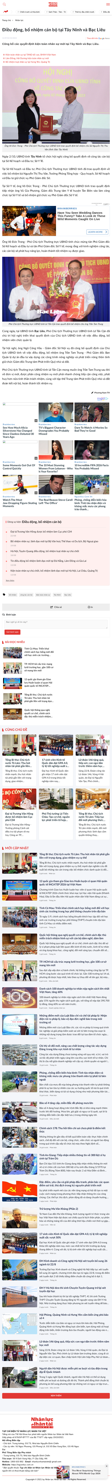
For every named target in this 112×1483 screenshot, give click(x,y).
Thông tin (52, 900)
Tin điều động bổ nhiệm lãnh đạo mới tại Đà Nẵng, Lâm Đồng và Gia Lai (48, 561)
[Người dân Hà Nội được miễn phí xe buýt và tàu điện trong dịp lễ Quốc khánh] (19, 1377)
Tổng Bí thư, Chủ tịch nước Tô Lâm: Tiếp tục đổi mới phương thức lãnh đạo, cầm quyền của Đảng (93, 817)
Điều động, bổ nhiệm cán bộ (42, 522)
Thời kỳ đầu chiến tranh (75, 12)
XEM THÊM (56, 1396)
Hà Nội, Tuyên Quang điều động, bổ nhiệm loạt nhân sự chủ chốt (44, 551)
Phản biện (53, 1095)
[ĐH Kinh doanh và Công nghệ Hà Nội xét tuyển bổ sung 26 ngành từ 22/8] (19, 1270)
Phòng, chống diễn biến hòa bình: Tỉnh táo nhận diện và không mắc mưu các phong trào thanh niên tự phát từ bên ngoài (72, 1076)
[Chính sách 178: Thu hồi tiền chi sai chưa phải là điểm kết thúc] (19, 1137)
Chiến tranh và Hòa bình (20, 12)
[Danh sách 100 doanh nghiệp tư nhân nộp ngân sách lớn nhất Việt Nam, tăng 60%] (19, 997)
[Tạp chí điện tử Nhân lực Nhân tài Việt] (56, 4)
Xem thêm (10, 581)
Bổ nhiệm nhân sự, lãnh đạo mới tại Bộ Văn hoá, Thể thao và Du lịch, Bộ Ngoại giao (54, 541)
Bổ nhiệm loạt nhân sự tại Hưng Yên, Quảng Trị (27, 62)
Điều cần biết (53, 981)
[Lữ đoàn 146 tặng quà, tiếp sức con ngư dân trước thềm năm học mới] (93, 745)
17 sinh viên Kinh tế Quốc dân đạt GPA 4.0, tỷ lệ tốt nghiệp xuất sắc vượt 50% (56, 763)
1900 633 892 (16, 1461)
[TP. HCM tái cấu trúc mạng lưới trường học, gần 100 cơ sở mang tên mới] (19, 970)
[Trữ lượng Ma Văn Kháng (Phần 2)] (19, 1217)
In (91, 607)
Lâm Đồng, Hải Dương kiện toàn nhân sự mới (27, 58)
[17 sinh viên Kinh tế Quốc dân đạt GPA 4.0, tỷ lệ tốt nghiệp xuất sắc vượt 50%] (56, 745)
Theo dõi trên (92, 38)
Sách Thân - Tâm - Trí (48, 12)
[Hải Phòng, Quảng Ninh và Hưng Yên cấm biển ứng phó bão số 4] (19, 1323)
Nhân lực (8, 753)
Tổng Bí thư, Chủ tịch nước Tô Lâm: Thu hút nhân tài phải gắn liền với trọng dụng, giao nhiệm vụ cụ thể (17, 763)
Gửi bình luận (12, 632)
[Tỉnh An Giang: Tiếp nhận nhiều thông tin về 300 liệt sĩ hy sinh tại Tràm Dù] (19, 1164)
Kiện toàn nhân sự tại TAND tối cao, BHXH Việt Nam (30, 55)
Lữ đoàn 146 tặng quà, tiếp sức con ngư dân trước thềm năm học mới (91, 763)
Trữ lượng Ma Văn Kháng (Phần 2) (58, 1209)
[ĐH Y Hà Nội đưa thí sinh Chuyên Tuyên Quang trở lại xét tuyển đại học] (19, 1296)
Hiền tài (52, 1225)
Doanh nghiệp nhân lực (57, 1008)
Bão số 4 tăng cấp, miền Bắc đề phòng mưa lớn (66, 1103)
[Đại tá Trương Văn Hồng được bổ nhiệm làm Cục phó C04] (19, 799)
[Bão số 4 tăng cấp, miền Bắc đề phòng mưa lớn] (19, 1112)
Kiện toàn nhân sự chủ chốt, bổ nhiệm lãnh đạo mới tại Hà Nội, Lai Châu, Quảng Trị (54, 571)
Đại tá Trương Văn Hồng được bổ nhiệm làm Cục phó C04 (41, 531)
